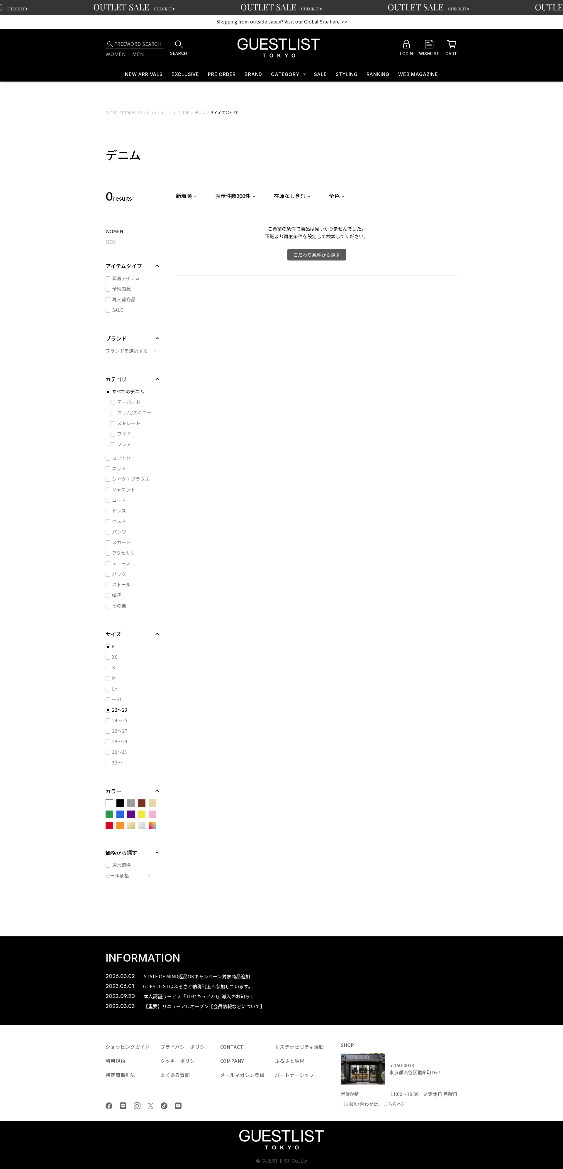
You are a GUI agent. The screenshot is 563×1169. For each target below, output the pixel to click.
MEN (111, 242)
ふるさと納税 (289, 1060)
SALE (320, 74)
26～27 (119, 730)
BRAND (253, 74)
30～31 (119, 751)
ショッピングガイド (128, 1046)
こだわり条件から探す (316, 254)
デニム (200, 112)
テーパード (128, 401)
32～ (117, 762)
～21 (117, 699)
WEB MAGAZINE (418, 74)
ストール (121, 584)
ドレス (119, 510)
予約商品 (121, 288)
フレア (124, 444)
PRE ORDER (222, 74)
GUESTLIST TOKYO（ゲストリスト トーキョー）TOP (147, 112)
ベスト (119, 521)
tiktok (164, 1105)
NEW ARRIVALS (144, 74)
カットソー (123, 457)
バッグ (119, 573)
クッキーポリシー (180, 1060)
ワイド (124, 433)
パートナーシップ (294, 1074)
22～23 (119, 709)
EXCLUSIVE (185, 74)
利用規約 (115, 1060)
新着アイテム (126, 278)
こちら (390, 1103)
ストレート (128, 423)
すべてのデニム (128, 391)
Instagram (137, 1105)
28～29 (119, 741)
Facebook (109, 1105)
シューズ (121, 563)
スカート (121, 542)
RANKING (378, 74)
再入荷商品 (123, 299)
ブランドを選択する (127, 350)
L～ (115, 688)
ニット (119, 468)
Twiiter (150, 1106)
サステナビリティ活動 (299, 1046)
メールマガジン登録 (242, 1074)
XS (115, 656)
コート (119, 499)
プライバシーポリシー (185, 1046)
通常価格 (121, 864)
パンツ (119, 531)
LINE (123, 1105)
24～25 (119, 720)
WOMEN (114, 232)
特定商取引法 (120, 1074)
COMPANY (232, 1060)
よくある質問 (175, 1074)
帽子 (116, 594)
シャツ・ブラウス (131, 478)
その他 (119, 605)
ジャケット (123, 489)
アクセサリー (126, 552)
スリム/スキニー (134, 412)
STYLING (347, 74)
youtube (178, 1105)
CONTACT (232, 1046)
